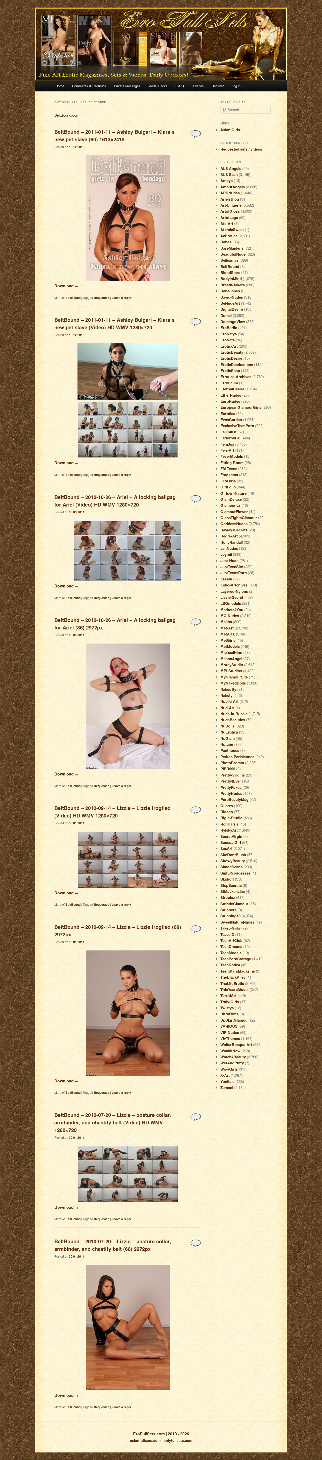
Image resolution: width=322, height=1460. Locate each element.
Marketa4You (231, 609)
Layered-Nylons (234, 591)
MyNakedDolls (233, 683)
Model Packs (158, 85)
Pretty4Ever (230, 781)
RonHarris (229, 824)
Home (60, 85)
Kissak (226, 579)
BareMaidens (232, 248)
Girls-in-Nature (233, 493)
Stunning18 (230, 916)
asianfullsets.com (145, 1440)
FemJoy (227, 444)
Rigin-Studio (231, 817)
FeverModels (231, 456)
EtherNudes (230, 395)
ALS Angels (230, 168)
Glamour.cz (230, 505)
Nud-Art (227, 707)
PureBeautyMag (234, 799)
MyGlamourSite (234, 677)
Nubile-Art (229, 701)
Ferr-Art (227, 450)
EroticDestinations (236, 364)
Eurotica (227, 413)
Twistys (227, 1008)
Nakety (226, 695)
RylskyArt (229, 830)
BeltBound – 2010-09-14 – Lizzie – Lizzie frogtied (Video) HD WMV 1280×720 (112, 811)
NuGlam (227, 738)
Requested (101, 297)
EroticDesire (231, 358)
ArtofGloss (230, 211)
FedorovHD (230, 438)
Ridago (226, 811)
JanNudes (229, 548)
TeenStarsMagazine (237, 971)
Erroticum (229, 383)
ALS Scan (229, 174)
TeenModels (231, 952)
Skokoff (227, 879)
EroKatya (228, 334)
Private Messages (127, 85)
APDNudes (230, 193)
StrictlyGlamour (234, 903)
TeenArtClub (231, 940)
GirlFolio (228, 487)
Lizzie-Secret (231, 597)
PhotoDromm (232, 762)
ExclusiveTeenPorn (237, 425)
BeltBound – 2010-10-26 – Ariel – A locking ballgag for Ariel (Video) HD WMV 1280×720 (115, 500)
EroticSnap (230, 370)
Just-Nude (229, 560)
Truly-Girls (229, 1002)
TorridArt (228, 995)
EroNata (227, 340)
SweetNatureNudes (237, 922)
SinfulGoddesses (235, 873)
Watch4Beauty (233, 1057)
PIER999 (227, 768)
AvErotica (228, 236)
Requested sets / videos (241, 149)
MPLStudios (231, 670)
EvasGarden (231, 419)
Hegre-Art (229, 536)
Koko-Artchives (234, 585)
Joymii (226, 554)
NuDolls (227, 726)
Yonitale (227, 1081)
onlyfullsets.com (178, 1440)
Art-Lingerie (231, 205)
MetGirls (227, 640)
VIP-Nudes (229, 1032)
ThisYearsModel (234, 989)
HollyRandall (231, 542)
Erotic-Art (229, 346)
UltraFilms (229, 1014)
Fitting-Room (232, 462)
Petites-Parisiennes (237, 756)
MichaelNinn (231, 652)
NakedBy (228, 689)
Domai (226, 315)
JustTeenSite (231, 566)
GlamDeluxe (231, 499)
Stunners (228, 909)
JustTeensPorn (233, 572)
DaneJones (230, 291)
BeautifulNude (233, 254)
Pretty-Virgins (232, 775)
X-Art (225, 1075)
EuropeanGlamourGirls (240, 407)
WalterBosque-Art (236, 1044)
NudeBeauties (232, 719)
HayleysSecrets (234, 530)
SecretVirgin (231, 836)
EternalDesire (232, 389)
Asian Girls (230, 129)
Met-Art (227, 628)
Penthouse (229, 750)
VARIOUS (228, 1026)
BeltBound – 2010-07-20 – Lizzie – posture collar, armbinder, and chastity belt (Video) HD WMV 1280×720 (112, 1122)
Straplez (227, 897)
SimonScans (231, 867)
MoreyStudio (231, 664)
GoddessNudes (234, 523)
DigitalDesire (231, 309)
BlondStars (230, 272)
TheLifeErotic (232, 983)
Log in (236, 85)
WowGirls (229, 1069)
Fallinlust (228, 432)
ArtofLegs (229, 217)
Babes (225, 242)
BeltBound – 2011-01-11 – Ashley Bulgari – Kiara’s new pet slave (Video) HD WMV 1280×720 (114, 323)
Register (218, 85)
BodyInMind (231, 278)
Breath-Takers (232, 285)
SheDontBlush (233, 854)
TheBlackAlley (233, 977)
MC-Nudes (229, 615)
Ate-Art (226, 223)
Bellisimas (229, 260)
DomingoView (232, 321)
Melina (226, 621)
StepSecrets (231, 885)
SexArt (226, 848)
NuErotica (229, 732)
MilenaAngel (231, 658)
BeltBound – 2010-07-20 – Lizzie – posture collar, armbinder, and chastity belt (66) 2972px (112, 1245)
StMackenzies (232, 891)
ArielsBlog (229, 199)
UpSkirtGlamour (234, 1020)
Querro (226, 805)
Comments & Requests (89, 85)
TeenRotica (230, 965)
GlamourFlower (234, 511)
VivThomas (230, 1038)
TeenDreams (231, 946)
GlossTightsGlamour (238, 517)
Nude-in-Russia (234, 713)
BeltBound (72, 297)
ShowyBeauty (232, 860)
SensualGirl (230, 842)
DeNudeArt (230, 303)
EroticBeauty (231, 352)
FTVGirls (228, 481)
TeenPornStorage (235, 959)
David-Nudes (231, 297)
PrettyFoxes (231, 787)
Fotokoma (229, 474)
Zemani (226, 1087)
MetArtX (227, 634)
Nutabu (226, 744)
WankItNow (230, 1051)
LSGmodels (230, 603)
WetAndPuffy (232, 1063)
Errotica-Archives (235, 376)
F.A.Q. (180, 85)
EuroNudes (230, 401)
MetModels (230, 646)
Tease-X (227, 934)
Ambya (226, 180)
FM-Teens (228, 468)
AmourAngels (232, 187)
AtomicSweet (232, 229)
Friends (198, 85)
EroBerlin (228, 327)
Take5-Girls (230, 928)
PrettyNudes (231, 793)
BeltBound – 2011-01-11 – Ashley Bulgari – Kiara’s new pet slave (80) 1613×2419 (114, 135)
